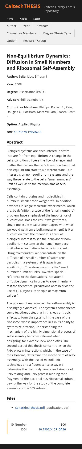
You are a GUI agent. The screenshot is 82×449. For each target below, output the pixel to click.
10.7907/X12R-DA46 (27, 132)
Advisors (43, 26)
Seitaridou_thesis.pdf (30, 408)
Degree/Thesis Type (57, 33)
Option (11, 41)
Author (11, 26)
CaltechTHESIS (22, 6)
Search (37, 18)
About (23, 18)
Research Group (34, 41)
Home (10, 18)
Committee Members (21, 33)
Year (26, 26)
